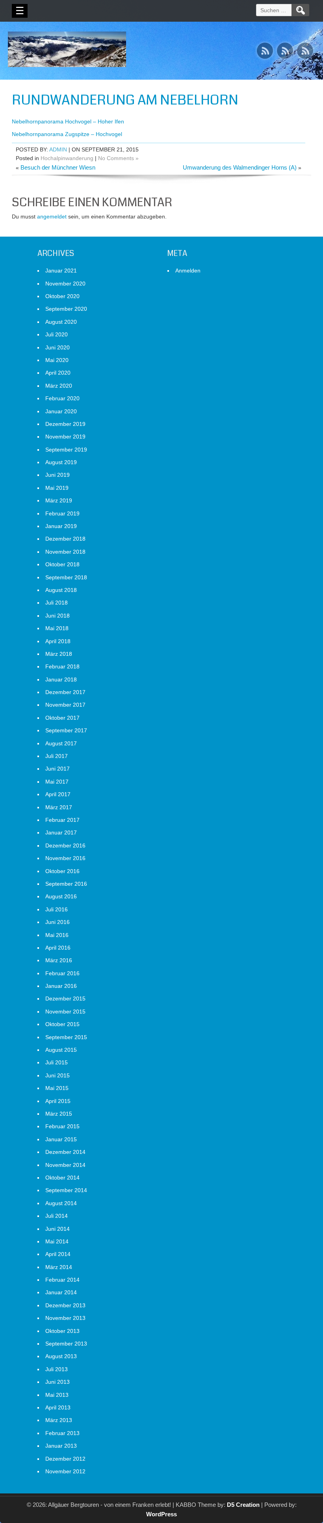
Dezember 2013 (65, 1305)
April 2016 (58, 947)
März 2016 (58, 960)
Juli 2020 (56, 334)
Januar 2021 (61, 270)
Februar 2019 (62, 513)
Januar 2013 (61, 1446)
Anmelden (187, 270)
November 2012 (65, 1471)
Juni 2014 (57, 1229)
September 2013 (66, 1343)
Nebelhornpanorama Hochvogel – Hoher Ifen (68, 121)
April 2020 (58, 373)
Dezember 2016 (65, 845)
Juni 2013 (57, 1382)
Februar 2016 (62, 973)
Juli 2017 (56, 756)
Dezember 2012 (65, 1459)
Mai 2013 (57, 1395)
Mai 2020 (57, 360)
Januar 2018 (61, 679)
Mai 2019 (57, 488)
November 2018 (65, 552)
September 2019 (66, 449)
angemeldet (52, 216)
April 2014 (58, 1254)
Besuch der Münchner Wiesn (57, 167)
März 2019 (58, 500)
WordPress (161, 1514)
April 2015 (58, 1101)
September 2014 (66, 1190)
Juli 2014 (56, 1216)
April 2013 (58, 1407)
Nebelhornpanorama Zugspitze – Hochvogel (67, 134)
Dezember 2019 (65, 424)
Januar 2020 (61, 411)
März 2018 (58, 654)
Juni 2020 (57, 347)
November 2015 (65, 1011)
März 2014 (58, 1267)
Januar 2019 (61, 526)
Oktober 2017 (62, 718)
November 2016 (65, 858)
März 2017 (58, 807)
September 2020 (66, 309)
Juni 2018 (57, 615)
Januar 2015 (61, 1139)
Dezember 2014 (65, 1152)
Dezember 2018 (65, 539)
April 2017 (58, 794)
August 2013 (61, 1356)
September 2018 (66, 577)
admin (58, 149)
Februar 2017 (62, 820)
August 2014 (61, 1203)
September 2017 (66, 730)
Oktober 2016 (62, 871)
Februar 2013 (62, 1433)
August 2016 (61, 896)
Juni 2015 (57, 1075)
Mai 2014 (57, 1241)
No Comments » (118, 158)
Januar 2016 (61, 986)
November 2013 (65, 1318)
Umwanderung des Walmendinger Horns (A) (240, 167)
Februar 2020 (62, 398)
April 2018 (58, 641)
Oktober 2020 (62, 296)
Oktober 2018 (62, 564)
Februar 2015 (62, 1126)
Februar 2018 (62, 666)
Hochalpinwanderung (67, 158)
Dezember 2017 (65, 692)
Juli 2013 (56, 1369)
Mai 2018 (57, 628)
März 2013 (58, 1420)
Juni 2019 (57, 475)
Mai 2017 (57, 781)
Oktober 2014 (62, 1177)
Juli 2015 (56, 1062)
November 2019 (65, 436)
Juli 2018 (56, 602)
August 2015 (61, 1050)
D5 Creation (243, 1504)
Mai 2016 (57, 935)
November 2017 (65, 705)
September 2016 (66, 884)
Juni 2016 (57, 922)
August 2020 (61, 322)
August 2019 (61, 462)
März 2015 (58, 1114)
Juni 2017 (57, 768)
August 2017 (61, 743)
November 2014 (65, 1165)
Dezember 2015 (65, 998)
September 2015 (66, 1037)
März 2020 (58, 386)
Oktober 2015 (62, 1024)
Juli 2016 (56, 909)
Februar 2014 (62, 1280)
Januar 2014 (61, 1292)
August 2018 (61, 590)
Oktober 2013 (62, 1331)
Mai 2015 (57, 1088)
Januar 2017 (61, 832)
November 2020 (65, 283)
